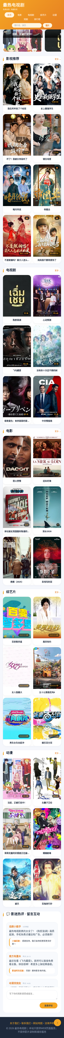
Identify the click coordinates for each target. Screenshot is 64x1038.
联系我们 (26, 1023)
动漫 (55, 14)
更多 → (58, 59)
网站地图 (38, 1023)
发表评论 (48, 1005)
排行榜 (37, 19)
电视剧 (31, 14)
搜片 (47, 25)
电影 (20, 14)
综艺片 (43, 14)
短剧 (26, 19)
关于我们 (14, 1023)
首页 (9, 14)
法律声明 (49, 1023)
